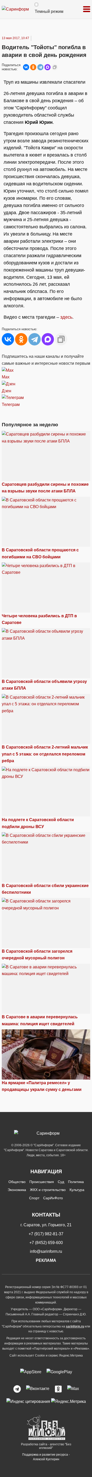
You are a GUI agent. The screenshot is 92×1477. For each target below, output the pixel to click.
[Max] (73, 1389)
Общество (17, 1182)
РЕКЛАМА (46, 1260)
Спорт (34, 1198)
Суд (61, 1182)
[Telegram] (40, 67)
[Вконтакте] (37, 1389)
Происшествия (41, 1182)
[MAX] (47, 67)
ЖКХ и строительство (48, 1190)
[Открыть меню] (86, 9)
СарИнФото (53, 1198)
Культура (77, 1190)
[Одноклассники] (33, 67)
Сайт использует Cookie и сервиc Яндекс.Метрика (46, 1355)
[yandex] (28, 1401)
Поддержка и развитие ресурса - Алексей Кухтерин (46, 1457)
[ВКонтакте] (26, 67)
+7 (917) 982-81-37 (46, 1234)
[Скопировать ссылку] (55, 67)
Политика (76, 1182)
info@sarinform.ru (46, 1251)
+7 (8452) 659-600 (46, 1242)
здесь (66, 317)
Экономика (17, 1190)
